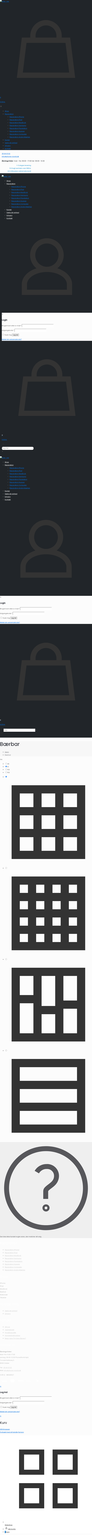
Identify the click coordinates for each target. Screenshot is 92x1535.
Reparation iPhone (12, 1250)
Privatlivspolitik (10, 1333)
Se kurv (21, 1432)
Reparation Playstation (13, 1261)
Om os (7, 1327)
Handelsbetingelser (12, 1335)
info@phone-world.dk (12, 1370)
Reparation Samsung (13, 1258)
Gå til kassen (5, 1429)
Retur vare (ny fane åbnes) (15, 1338)
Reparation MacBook (13, 1255)
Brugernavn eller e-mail (10, 1398)
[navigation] (46, 1424)
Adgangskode (6, 1403)
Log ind (13, 1407)
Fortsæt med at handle (9, 1432)
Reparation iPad (11, 1253)
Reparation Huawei (12, 1264)
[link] (48, 763)
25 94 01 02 (7, 1367)
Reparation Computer (13, 1267)
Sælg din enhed (11, 1311)
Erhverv (8, 1314)
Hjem (7, 752)
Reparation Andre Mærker (15, 1270)
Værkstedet (9, 1330)
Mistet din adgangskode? (10, 1412)
